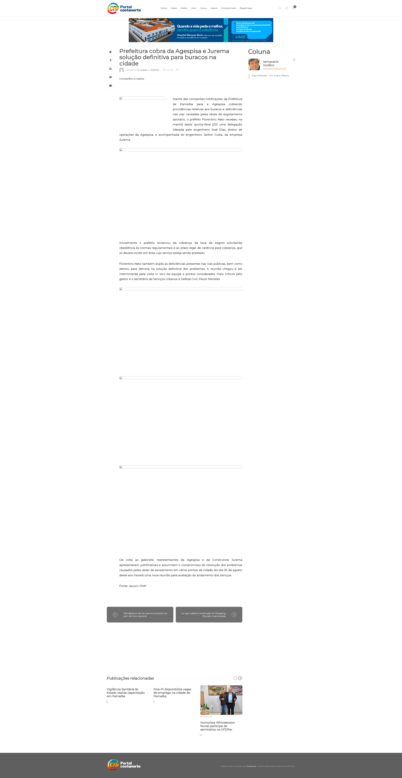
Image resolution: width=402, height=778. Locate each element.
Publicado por (136, 70)
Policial (164, 8)
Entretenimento (228, 8)
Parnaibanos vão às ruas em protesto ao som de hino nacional (145, 615)
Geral (193, 8)
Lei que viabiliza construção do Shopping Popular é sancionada (203, 615)
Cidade (174, 8)
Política (184, 8)
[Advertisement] (174, 648)
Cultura (203, 8)
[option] (127, 693)
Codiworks (251, 766)
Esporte (214, 8)
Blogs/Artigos (246, 8)
